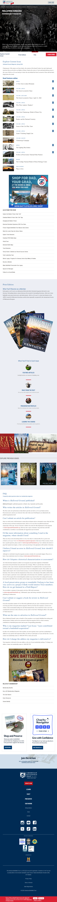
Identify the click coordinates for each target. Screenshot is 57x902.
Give (4, 6)
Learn (28, 789)
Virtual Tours (6, 241)
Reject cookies (37, 900)
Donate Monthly (6, 701)
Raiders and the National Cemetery (8, 119)
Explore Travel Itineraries (8, 234)
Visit (28, 794)
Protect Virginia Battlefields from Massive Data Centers (16, 227)
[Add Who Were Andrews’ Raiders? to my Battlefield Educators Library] (53, 103)
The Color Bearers (7, 694)
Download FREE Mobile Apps (9, 238)
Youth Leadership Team (8, 255)
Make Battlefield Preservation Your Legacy (15, 266)
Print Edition (22, 55)
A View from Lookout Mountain (8, 83)
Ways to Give (8, 168)
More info (41, 898)
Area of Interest (20, 166)
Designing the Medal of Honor (10, 221)
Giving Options (28, 808)
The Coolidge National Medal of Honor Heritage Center (8, 161)
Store (30, 812)
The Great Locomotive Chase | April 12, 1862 (8, 97)
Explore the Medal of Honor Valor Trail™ (14, 214)
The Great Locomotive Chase (8, 90)
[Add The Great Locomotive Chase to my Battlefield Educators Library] (53, 88)
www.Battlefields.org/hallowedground (25, 541)
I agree (35, 898)
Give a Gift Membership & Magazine (11, 691)
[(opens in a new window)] (22, 822)
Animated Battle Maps (8, 245)
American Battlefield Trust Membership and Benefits (16, 6)
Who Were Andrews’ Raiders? (8, 104)
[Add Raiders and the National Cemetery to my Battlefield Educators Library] (53, 117)
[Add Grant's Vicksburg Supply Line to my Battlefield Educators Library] (53, 131)
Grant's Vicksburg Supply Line (8, 133)
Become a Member (7, 262)
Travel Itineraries (7, 248)
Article (18, 81)
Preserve (28, 799)
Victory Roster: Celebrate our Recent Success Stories (15, 251)
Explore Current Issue (5, 55)
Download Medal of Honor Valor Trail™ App (13, 217)
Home (9, 2)
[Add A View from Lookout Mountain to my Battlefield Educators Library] (53, 81)
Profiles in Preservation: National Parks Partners (8, 154)
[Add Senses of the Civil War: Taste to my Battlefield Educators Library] (53, 124)
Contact (28, 816)
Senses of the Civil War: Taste (8, 126)
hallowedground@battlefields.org (12, 527)
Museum (18, 159)
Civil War (18, 88)
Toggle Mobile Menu (51, 2)
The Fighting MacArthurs (8, 147)
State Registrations (28, 886)
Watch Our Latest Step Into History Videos (13, 231)
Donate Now (28, 783)
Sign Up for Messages (8, 268)
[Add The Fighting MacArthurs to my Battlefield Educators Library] (53, 145)
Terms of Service (28, 882)
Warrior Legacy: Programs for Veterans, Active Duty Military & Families (19, 258)
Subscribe (51, 54)
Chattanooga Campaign (8, 140)
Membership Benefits (8, 688)
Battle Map (24, 95)
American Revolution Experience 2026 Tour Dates (14, 224)
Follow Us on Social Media (9, 272)
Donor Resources (7, 698)
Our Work (28, 804)
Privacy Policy (28, 878)
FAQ (35, 55)
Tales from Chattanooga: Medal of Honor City (8, 111)
